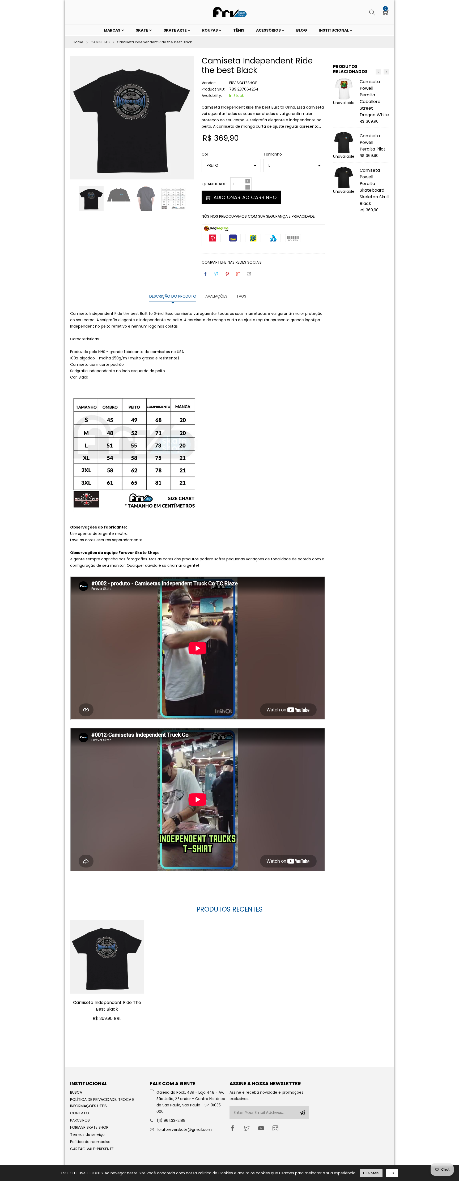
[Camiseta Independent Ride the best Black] (107, 957)
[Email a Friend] (249, 274)
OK (392, 1173)
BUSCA (76, 1092)
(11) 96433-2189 (171, 1120)
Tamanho (273, 154)
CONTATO (79, 1113)
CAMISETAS (100, 42)
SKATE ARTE (176, 30)
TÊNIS (238, 30)
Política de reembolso (90, 1141)
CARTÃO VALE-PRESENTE (92, 1149)
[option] (91, 198)
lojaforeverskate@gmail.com (185, 1129)
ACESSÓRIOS (269, 30)
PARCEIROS (80, 1120)
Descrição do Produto (172, 296)
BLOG (301, 30)
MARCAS (112, 30)
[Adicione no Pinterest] (227, 274)
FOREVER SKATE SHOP (89, 1127)
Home (78, 42)
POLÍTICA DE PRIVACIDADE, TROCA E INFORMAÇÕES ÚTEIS (102, 1103)
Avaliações (216, 296)
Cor (205, 154)
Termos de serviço (87, 1134)
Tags (241, 296)
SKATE (142, 30)
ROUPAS (210, 30)
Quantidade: (214, 184)
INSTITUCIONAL (334, 30)
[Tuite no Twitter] (216, 274)
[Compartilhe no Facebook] (206, 274)
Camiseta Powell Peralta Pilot (372, 142)
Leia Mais (371, 1173)
